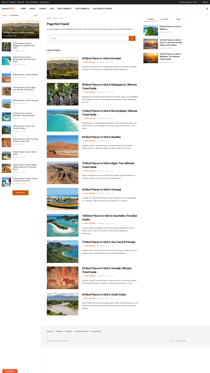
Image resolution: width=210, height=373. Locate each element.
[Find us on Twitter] (174, 340)
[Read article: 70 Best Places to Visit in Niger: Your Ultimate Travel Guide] (62, 173)
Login (206, 2)
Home (23, 9)
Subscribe (20, 2)
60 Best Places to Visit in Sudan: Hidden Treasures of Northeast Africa (25, 167)
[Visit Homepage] (8, 9)
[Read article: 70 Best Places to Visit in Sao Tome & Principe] (62, 251)
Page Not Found (58, 18)
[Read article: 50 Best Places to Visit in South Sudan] (62, 304)
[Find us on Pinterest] (178, 340)
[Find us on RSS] (184, 340)
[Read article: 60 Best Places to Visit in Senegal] (62, 199)
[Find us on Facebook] (171, 340)
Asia (52, 9)
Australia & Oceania (102, 9)
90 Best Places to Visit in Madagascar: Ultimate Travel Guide (24, 45)
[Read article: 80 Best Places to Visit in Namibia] (62, 146)
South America (82, 9)
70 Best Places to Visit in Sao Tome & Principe (108, 242)
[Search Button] (207, 8)
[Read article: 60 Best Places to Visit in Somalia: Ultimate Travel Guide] (62, 278)
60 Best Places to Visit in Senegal (25, 100)
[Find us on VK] (181, 340)
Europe (42, 9)
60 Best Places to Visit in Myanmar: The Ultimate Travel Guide (170, 56)
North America (64, 9)
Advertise (12, 2)
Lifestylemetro (89, 62)
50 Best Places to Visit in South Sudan (104, 294)
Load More (20, 192)
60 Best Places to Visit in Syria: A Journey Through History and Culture (171, 42)
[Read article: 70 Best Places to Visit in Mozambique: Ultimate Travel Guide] (62, 120)
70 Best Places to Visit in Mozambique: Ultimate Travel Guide (24, 59)
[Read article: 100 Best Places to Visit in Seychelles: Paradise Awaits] (62, 225)
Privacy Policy (44, 2)
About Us (5, 2)
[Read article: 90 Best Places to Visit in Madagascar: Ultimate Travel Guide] (62, 94)
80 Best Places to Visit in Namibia (25, 75)
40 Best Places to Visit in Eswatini (19, 32)
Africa (32, 9)
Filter (35, 15)
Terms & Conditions (31, 2)
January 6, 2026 (103, 62)
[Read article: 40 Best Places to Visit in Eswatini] (62, 68)
